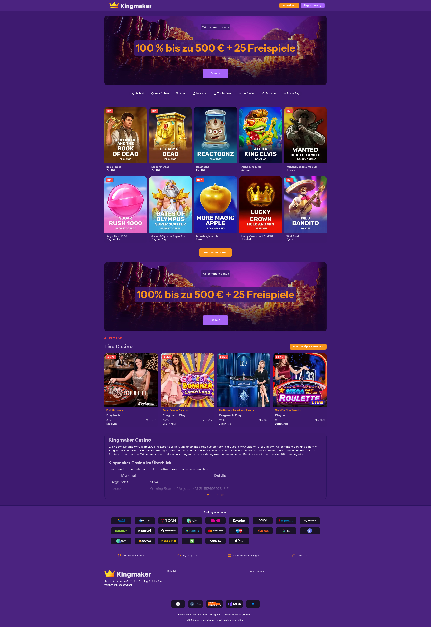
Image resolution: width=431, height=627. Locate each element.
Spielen (127, 131)
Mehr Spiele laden (215, 252)
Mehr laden (215, 495)
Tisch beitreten (133, 379)
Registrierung (312, 5)
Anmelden (289, 5)
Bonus (215, 73)
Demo (127, 138)
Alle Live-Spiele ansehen (308, 346)
